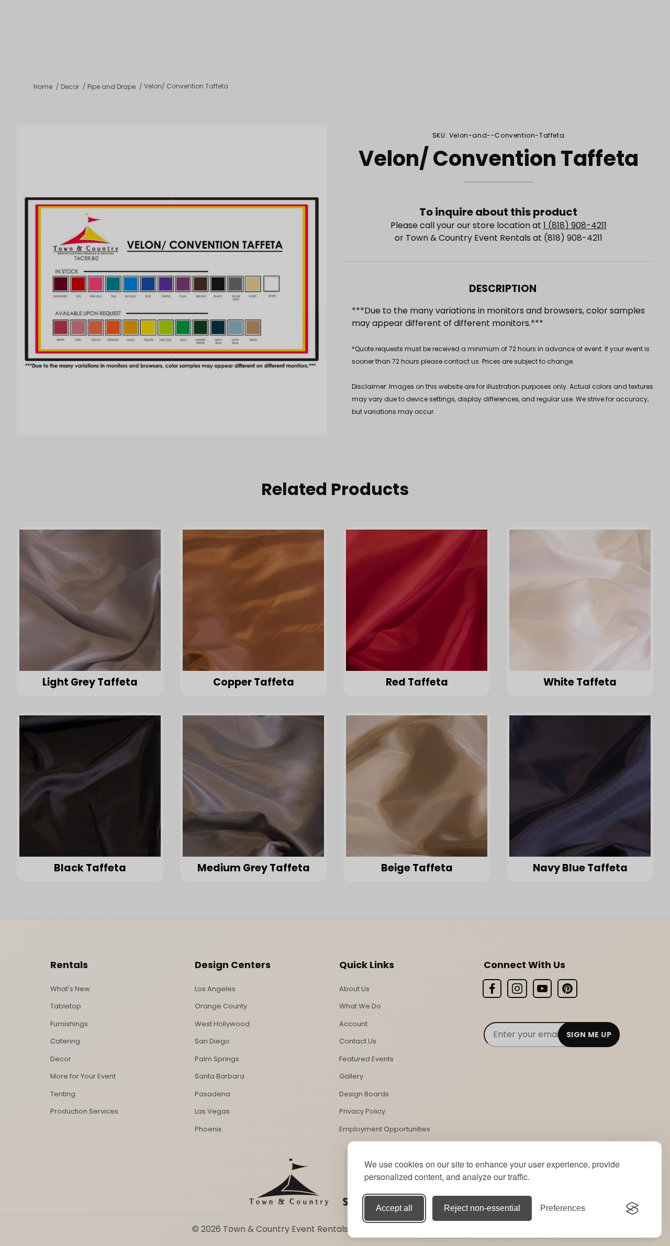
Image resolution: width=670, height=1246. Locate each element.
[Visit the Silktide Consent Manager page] (632, 1208)
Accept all (394, 1208)
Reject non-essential (482, 1208)
